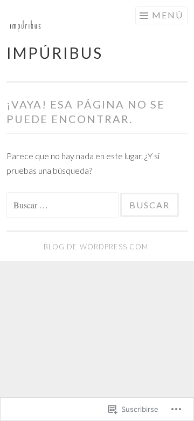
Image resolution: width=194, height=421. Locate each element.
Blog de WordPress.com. (97, 246)
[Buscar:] (63, 205)
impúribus (54, 53)
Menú (167, 15)
